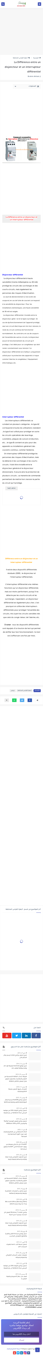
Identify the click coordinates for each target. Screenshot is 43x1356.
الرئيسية (36, 58)
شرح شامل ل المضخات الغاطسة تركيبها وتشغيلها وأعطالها (16, 1192)
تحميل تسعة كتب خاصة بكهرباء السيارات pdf (16, 1246)
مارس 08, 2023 (20, 1142)
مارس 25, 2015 (20, 1155)
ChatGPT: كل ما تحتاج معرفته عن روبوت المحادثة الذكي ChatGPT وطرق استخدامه (15, 1147)
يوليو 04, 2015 (21, 1231)
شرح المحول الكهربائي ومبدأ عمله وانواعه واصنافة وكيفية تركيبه (16, 1158)
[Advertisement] (21, 31)
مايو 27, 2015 (21, 1053)
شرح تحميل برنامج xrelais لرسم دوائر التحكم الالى (15, 1056)
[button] (30, 700)
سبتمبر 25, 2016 (20, 1074)
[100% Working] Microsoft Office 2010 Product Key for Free (16, 1203)
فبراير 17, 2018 (20, 1087)
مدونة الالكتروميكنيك (13, 1349)
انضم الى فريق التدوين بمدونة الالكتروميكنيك (17, 1090)
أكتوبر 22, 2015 (20, 1108)
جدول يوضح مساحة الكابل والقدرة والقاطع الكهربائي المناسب (16, 1235)
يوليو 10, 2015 (21, 1189)
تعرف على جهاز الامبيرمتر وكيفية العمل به (16, 1278)
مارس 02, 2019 (20, 1119)
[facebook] (36, 1035)
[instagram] (25, 1352)
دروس (13, 690)
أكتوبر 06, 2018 (20, 1199)
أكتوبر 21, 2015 (20, 1242)
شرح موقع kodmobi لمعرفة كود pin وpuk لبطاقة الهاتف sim (15, 1067)
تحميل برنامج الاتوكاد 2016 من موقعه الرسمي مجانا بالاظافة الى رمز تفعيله (15, 1112)
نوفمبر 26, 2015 (20, 1253)
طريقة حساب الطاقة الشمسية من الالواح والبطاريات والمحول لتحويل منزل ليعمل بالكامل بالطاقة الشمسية (15, 1079)
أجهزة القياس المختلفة (20, 58)
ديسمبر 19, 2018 (20, 1210)
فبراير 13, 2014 (20, 1064)
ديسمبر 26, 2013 (20, 1274)
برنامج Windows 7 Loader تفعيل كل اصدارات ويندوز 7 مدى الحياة (15, 1214)
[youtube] (6, 1035)
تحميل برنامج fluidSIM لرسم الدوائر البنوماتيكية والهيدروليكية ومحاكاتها (15, 1101)
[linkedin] (26, 1035)
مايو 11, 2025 (21, 1130)
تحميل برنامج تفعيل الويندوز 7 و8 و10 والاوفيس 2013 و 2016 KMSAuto (15, 1122)
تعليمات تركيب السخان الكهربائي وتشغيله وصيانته (16, 1256)
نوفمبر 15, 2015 (20, 1097)
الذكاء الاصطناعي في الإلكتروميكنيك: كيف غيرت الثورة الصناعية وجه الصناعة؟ (15, 1134)
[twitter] (16, 1035)
